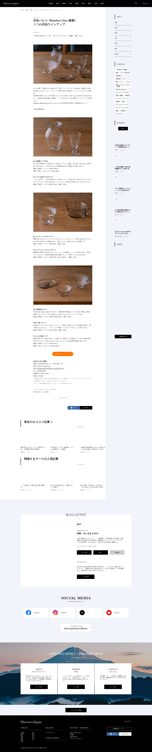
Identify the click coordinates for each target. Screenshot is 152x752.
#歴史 (117, 72)
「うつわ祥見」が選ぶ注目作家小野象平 (33, 486)
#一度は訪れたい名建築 (121, 69)
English (145, 3)
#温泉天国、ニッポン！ (121, 78)
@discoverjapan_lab (54, 378)
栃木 (116, 27)
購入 (100, 552)
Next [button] (129, 128)
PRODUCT (23, 452)
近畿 (76, 3)
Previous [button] (116, 128)
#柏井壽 (117, 101)
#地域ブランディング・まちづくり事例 (123, 85)
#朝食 (117, 110)
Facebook (36, 612)
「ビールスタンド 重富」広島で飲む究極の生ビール (123, 146)
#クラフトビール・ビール (122, 104)
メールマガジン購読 (76, 710)
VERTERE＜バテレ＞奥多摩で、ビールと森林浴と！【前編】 (62, 448)
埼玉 (116, 38)
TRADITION (53, 490)
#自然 (123, 101)
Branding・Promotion (79, 728)
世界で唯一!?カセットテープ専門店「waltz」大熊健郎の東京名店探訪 (33, 448)
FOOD (51, 452)
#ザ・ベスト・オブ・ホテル (122, 92)
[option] (63, 440)
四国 (89, 3)
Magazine (49, 728)
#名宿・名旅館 (119, 95)
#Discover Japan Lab (121, 89)
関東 (64, 3)
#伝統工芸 (127, 95)
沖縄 (102, 3)
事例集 (72, 734)
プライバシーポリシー (76, 738)
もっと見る (84, 552)
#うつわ (128, 82)
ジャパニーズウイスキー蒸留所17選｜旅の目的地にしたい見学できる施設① (122, 189)
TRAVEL (82, 452)
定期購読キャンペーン (119, 728)
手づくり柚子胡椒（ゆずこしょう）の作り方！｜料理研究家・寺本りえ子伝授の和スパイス (122, 168)
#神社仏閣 (118, 75)
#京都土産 (123, 110)
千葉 (116, 43)
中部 (70, 3)
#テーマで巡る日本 (125, 72)
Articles (24, 728)
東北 (57, 3)
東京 (116, 48)
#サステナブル (119, 113)
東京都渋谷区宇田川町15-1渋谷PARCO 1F (51, 368)
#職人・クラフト (120, 82)
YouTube (116, 612)
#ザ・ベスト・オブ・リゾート (123, 98)
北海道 (51, 3)
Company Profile (52, 738)
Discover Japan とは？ (76, 732)
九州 (95, 3)
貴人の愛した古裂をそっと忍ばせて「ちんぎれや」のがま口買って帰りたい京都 (92, 486)
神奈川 (116, 54)
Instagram (63, 612)
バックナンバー (49, 732)
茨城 (116, 22)
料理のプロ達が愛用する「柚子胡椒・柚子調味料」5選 (122, 211)
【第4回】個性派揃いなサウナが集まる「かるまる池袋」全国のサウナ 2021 (92, 448)
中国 (83, 3)
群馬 (116, 33)
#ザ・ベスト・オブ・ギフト (122, 107)
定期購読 (117, 552)
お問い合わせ (73, 736)
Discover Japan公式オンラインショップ (46, 103)
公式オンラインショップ (63, 354)
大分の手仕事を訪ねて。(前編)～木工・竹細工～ (61, 486)
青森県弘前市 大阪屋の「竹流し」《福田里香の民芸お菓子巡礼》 (122, 232)
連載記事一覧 (123, 336)
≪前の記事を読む (39, 109)
